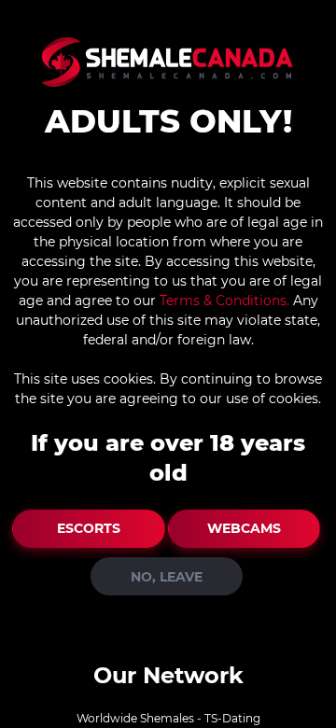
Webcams (244, 528)
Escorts (88, 528)
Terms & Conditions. (224, 300)
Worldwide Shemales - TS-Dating (168, 718)
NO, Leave (167, 576)
